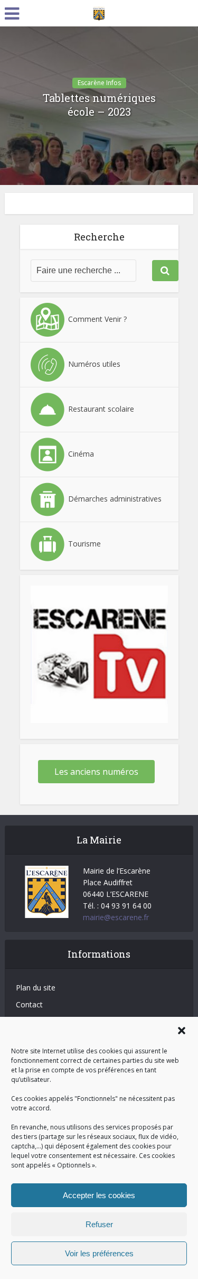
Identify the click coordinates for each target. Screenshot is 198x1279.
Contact (29, 1004)
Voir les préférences (99, 1253)
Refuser (99, 1224)
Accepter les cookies (99, 1195)
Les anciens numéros (96, 771)
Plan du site (35, 988)
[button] (181, 1030)
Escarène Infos (99, 82)
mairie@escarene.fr (116, 917)
